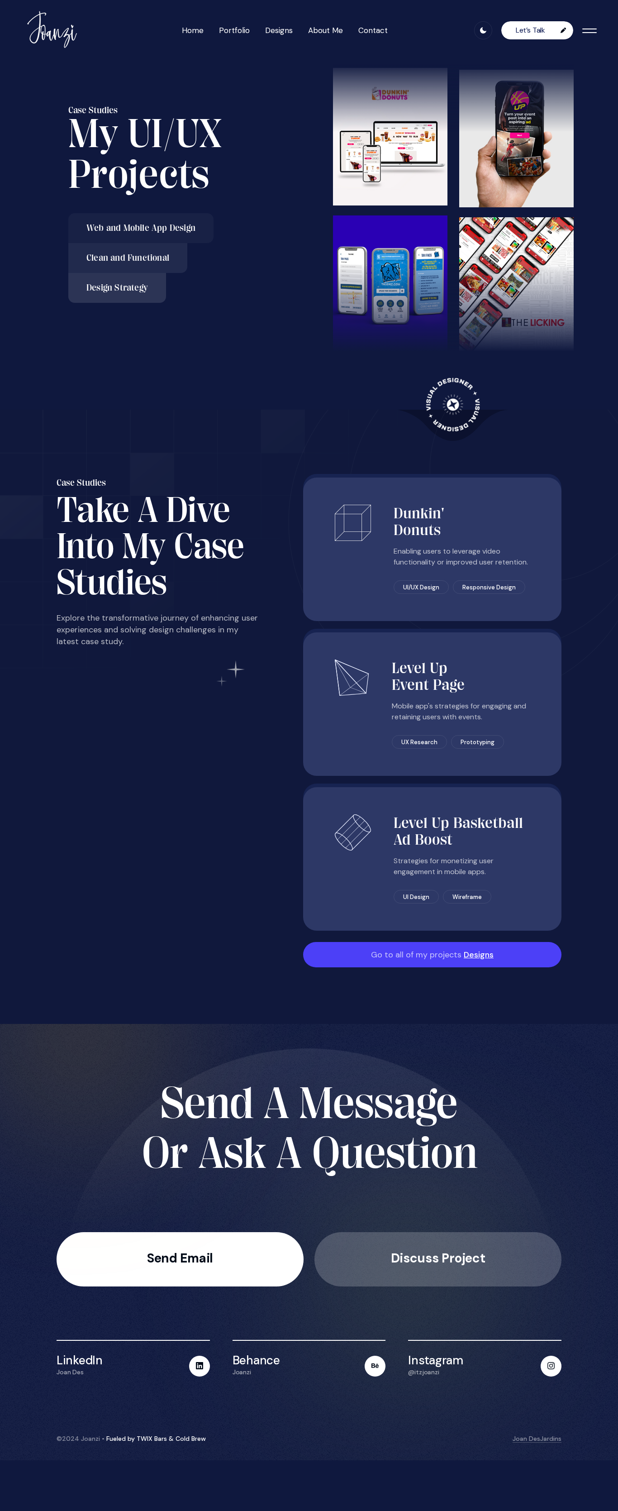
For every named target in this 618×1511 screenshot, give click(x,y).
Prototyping (477, 742)
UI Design (416, 897)
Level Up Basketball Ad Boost (458, 831)
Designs (279, 30)
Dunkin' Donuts (419, 521)
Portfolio (234, 30)
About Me (325, 30)
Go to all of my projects (432, 954)
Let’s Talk (531, 30)
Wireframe (467, 897)
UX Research (419, 742)
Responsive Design (489, 587)
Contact (373, 30)
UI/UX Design (421, 587)
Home (193, 30)
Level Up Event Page (428, 676)
